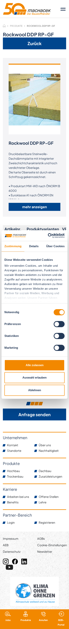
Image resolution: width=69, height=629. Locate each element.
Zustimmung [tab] (12, 246)
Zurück (35, 43)
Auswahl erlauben (34, 377)
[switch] (59, 324)
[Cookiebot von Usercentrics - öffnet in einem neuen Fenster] (49, 235)
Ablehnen (34, 390)
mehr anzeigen (34, 207)
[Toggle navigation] (63, 9)
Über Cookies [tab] (55, 246)
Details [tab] (34, 246)
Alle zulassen (35, 365)
